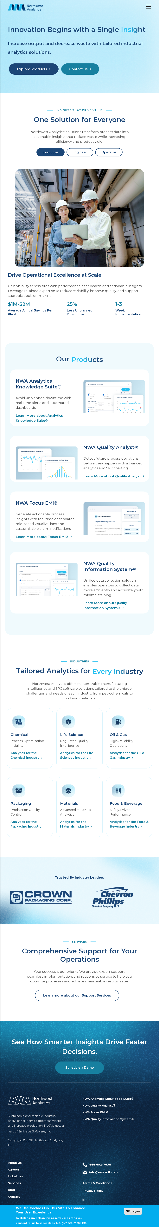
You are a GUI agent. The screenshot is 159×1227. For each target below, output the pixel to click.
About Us (15, 1163)
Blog (11, 1190)
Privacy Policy (92, 1191)
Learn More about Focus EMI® (42, 537)
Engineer (80, 152)
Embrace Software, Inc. (35, 1131)
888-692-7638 (100, 1164)
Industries (15, 1176)
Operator (108, 152)
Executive (50, 152)
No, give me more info (71, 1223)
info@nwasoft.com (103, 1172)
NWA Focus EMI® (95, 1112)
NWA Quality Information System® (108, 1119)
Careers (14, 1169)
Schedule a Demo (79, 1067)
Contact (14, 1196)
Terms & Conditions (97, 1183)
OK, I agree (133, 1211)
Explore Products (32, 69)
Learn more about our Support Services (77, 995)
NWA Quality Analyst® (98, 1105)
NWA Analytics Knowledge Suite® (108, 1099)
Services (14, 1183)
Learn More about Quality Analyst (112, 476)
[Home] (25, 7)
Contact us (78, 69)
